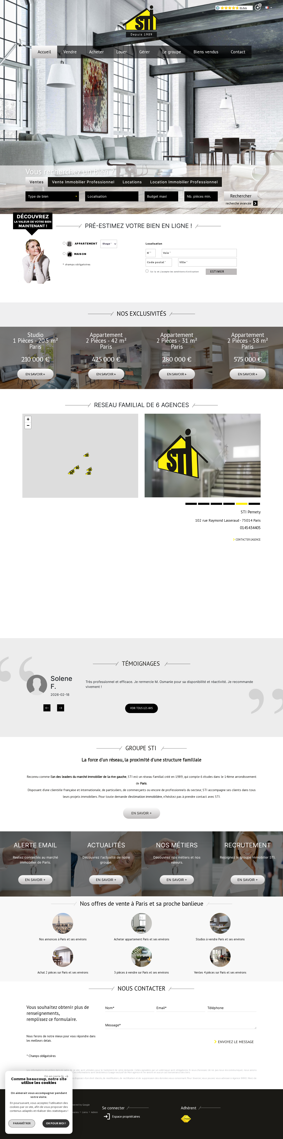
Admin (94, 1112)
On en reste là (54, 1076)
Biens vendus (206, 52)
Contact (238, 52)
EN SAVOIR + (35, 880)
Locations (132, 182)
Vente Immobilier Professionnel (83, 182)
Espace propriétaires (125, 1116)
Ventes (37, 182)
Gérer (144, 52)
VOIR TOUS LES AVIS (141, 708)
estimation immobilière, (146, 796)
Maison (80, 254)
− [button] (28, 425)
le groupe (171, 52)
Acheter (96, 52)
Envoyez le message (235, 1041)
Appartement (85, 243)
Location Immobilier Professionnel (184, 182)
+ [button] (28, 419)
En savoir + (35, 374)
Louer (121, 52)
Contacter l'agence (248, 539)
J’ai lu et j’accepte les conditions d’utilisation (174, 271)
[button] (47, 708)
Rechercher (241, 196)
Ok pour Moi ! (56, 1123)
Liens (85, 1112)
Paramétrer (22, 1123)
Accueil (44, 52)
